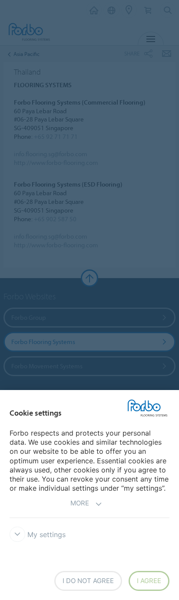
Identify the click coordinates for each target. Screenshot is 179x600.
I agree (149, 581)
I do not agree (88, 581)
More (79, 503)
